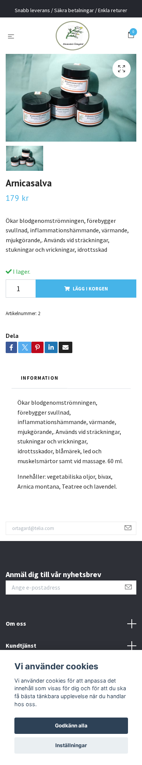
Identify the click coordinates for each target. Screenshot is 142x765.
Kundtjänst (21, 645)
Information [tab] (39, 378)
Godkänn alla (71, 725)
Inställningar (71, 745)
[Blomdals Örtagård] (72, 36)
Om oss (16, 623)
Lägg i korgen (90, 288)
